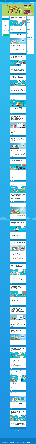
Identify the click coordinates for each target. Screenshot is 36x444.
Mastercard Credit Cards (29, 37)
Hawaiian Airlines (15, 69)
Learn (4, 20)
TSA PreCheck (15, 234)
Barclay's (28, 47)
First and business (5, 24)
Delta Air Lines (18, 68)
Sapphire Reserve (15, 28)
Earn (4, 21)
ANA (15, 68)
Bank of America (28, 46)
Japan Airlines (18, 69)
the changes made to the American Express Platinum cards (17, 29)
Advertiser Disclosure (32, 2)
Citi (27, 51)
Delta (13, 361)
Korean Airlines (22, 69)
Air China (14, 68)
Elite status (4, 25)
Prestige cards (19, 28)
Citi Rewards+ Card (29, 20)
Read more (12, 30)
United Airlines (12, 70)
